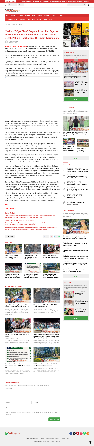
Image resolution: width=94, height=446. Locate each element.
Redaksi (22, 19)
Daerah (13, 15)
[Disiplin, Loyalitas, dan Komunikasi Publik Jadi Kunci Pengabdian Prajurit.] (51, 268)
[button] (85, 4)
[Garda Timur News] (12, 10)
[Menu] (6, 4)
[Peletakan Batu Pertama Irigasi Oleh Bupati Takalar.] (51, 249)
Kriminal (20, 15)
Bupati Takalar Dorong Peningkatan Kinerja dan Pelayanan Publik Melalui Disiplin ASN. (30, 215)
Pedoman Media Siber (12, 19)
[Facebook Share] (44, 236)
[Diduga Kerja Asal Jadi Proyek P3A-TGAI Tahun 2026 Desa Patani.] (32, 249)
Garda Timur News (13, 41)
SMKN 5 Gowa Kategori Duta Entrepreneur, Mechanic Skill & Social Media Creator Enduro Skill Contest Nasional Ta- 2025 (81, 294)
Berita (7, 15)
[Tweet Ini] (47, 236)
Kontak (39, 19)
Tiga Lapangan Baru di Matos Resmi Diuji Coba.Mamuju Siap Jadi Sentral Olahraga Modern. (75, 134)
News (33, 15)
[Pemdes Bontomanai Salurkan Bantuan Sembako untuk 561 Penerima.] (76, 66)
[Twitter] (74, 433)
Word (11, 28)
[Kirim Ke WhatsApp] (58, 236)
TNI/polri (60, 15)
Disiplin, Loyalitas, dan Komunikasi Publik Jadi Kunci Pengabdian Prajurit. (26, 229)
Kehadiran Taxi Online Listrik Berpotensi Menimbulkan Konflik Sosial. (81, 302)
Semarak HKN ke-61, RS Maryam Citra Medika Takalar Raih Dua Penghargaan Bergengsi (69, 148)
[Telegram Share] (55, 236)
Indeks (21, 4)
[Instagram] (81, 433)
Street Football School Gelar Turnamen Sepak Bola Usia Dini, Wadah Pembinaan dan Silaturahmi (82, 150)
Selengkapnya (75, 99)
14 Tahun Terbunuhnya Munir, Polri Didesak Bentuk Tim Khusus (77, 190)
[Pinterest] (77, 433)
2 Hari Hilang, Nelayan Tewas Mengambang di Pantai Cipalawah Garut (77, 183)
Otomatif (47, 15)
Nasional (27, 15)
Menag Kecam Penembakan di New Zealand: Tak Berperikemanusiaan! (77, 177)
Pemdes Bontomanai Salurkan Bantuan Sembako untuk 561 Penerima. (75, 76)
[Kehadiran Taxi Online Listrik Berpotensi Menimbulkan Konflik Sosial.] (69, 303)
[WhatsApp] (84, 433)
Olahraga (39, 15)
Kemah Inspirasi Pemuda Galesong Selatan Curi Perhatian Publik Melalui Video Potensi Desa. (31, 227)
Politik (54, 15)
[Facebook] (70, 433)
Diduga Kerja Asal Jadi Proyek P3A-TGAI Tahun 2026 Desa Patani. (24, 217)
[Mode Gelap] (88, 4)
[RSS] (87, 433)
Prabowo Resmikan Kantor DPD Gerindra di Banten (76, 203)
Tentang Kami (48, 19)
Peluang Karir (31, 19)
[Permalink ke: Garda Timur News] (6, 42)
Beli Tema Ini (12, 4)
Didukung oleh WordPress (41, 441)
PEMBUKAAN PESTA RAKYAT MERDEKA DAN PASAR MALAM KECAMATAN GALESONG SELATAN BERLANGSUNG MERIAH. (44, 1)
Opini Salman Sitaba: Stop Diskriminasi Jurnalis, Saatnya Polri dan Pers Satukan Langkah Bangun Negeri (81, 311)
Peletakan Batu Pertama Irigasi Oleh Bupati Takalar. (19, 220)
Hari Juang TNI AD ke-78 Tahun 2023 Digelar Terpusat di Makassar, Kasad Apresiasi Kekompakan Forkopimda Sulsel (77, 170)
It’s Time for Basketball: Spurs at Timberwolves (76, 196)
